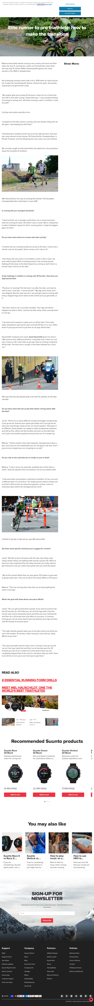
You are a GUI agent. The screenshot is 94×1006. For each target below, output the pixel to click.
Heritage (27, 971)
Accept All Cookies (70, 13)
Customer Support (7, 978)
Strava (49, 964)
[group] (12, 851)
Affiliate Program (52, 953)
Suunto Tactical (29, 953)
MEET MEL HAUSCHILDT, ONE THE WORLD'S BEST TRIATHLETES (27, 689)
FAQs (3, 953)
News (26, 957)
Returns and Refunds (76, 971)
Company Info (28, 968)
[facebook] (66, 996)
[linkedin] (85, 996)
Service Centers (7, 971)
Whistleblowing (29, 982)
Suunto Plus (51, 960)
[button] (44, 801)
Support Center (7, 957)
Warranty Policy (74, 953)
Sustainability (28, 978)
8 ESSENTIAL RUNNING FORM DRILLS (29, 680)
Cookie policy (40, 4)
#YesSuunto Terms (75, 968)
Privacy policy (48, 4)
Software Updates (7, 964)
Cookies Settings (70, 4)
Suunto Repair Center (9, 968)
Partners (49, 978)
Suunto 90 (27, 986)
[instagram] (62, 996)
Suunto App (5, 975)
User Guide (5, 960)
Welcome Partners (53, 975)
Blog (25, 960)
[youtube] (76, 996)
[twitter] (71, 996)
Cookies (72, 964)
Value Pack (50, 971)
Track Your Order (7, 982)
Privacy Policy (74, 957)
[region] (47, 8)
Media (26, 975)
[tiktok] (81, 996)
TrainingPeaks (51, 968)
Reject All (70, 8)
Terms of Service (75, 960)
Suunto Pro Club (29, 964)
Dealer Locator (51, 957)
